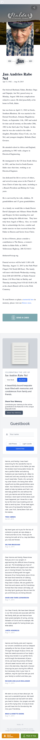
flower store (26, 302)
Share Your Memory (14, 413)
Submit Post (20, 449)
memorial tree (28, 299)
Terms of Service (26, 731)
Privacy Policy (14, 731)
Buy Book (22, 380)
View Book (10, 380)
